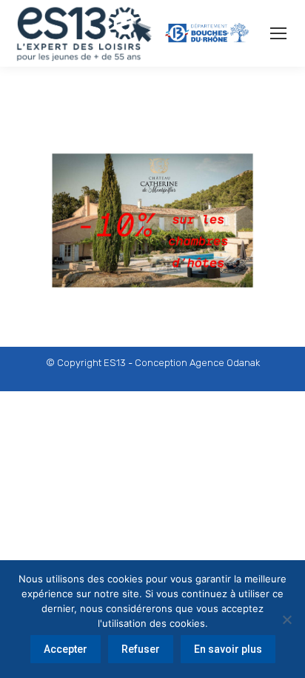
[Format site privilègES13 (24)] (152, 203)
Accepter (65, 649)
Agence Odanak (225, 362)
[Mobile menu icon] (278, 33)
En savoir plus (228, 649)
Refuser (140, 649)
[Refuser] (286, 619)
